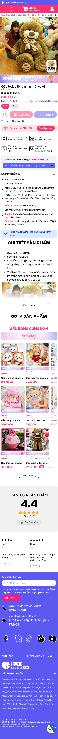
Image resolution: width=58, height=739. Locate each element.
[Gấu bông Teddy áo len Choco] (37, 439)
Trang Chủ (5, 15)
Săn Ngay (44, 128)
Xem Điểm (10, 598)
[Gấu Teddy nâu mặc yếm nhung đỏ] (37, 354)
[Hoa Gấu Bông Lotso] (13, 439)
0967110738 (40, 148)
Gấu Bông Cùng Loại (29, 328)
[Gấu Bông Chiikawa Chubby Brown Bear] (13, 354)
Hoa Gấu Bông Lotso (11, 462)
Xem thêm (28, 475)
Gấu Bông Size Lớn (45, 15)
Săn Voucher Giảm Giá (16, 2)
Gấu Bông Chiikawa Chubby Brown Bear (21, 377)
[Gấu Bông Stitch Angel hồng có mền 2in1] (13, 396)
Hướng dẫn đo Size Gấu (45, 101)
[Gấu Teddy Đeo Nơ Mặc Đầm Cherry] (37, 396)
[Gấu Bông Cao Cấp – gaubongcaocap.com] (31, 8)
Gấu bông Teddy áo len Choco (41, 462)
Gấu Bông (32, 15)
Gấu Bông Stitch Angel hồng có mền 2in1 (21, 420)
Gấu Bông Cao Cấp (18, 15)
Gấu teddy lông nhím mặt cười (23, 86)
